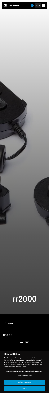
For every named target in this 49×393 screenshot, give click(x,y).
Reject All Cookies (24, 382)
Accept (24, 388)
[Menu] (43, 5)
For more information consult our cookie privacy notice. (23, 371)
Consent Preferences (24, 375)
